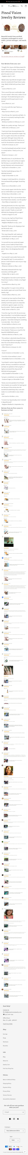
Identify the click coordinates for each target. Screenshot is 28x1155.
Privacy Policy (6, 1091)
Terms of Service (7, 1095)
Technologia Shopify (20, 1152)
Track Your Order (8, 1024)
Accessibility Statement (9, 1099)
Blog (4, 1056)
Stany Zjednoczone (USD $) (13, 1130)
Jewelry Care (6, 1064)
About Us (5, 1060)
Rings (4, 1038)
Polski (13, 1140)
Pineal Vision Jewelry (11, 1152)
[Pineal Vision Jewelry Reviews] (14, 49)
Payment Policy (7, 1087)
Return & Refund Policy (9, 1079)
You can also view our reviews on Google (12, 56)
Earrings (5, 1034)
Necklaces (5, 1041)
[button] (2, 6)
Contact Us (6, 1010)
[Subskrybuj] (23, 1112)
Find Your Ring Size (8, 1068)
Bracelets (5, 1045)
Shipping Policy (7, 1083)
